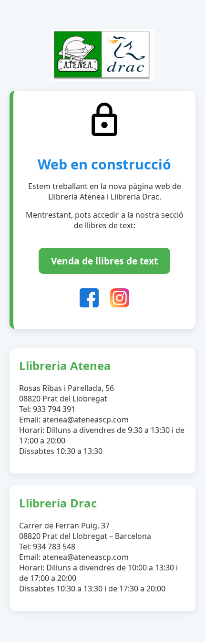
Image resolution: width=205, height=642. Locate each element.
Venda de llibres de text (104, 260)
